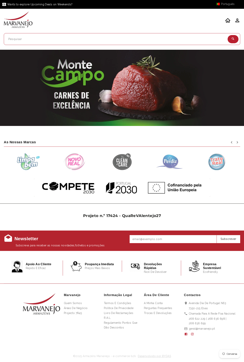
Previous (13, 88)
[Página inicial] (20, 20)
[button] (227, 4)
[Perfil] (237, 21)
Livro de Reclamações (118, 313)
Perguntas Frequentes (158, 308)
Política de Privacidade (118, 308)
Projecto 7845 (73, 313)
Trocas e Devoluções (158, 313)
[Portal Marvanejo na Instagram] (194, 334)
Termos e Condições (117, 303)
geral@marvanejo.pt (202, 328)
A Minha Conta (153, 303)
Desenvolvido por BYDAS (154, 356)
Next (231, 88)
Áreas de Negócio (75, 308)
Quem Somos (73, 303)
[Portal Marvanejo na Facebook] (187, 334)
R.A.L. (107, 317)
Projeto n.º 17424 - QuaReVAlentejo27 (122, 215)
